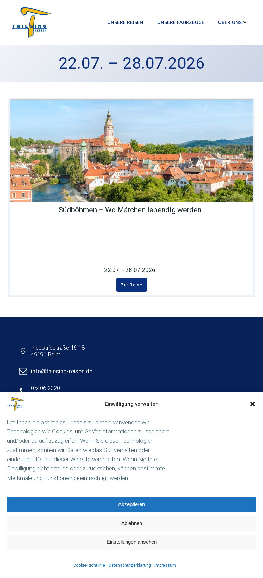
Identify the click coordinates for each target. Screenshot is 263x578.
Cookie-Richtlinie (89, 565)
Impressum (165, 565)
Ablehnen (131, 523)
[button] (252, 404)
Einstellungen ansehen (132, 542)
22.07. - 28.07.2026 (129, 269)
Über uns (230, 22)
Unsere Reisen (125, 22)
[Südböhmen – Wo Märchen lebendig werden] (131, 150)
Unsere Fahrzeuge (180, 22)
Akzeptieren (131, 504)
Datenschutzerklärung (130, 565)
